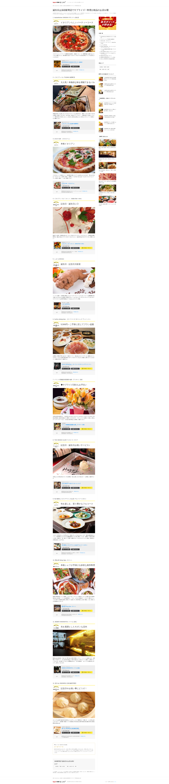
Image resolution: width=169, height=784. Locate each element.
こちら (115, 781)
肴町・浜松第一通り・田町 (72, 766)
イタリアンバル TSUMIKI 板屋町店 (107, 39)
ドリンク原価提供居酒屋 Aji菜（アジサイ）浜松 (68, 379)
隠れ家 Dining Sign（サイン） (106, 55)
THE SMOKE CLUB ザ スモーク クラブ (108, 51)
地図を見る (82, 69)
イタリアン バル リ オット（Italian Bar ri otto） (68, 198)
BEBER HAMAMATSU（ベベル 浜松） (108, 57)
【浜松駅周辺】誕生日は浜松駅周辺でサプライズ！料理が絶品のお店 (110, 79)
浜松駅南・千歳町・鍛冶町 (60, 766)
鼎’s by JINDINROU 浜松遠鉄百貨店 (108, 58)
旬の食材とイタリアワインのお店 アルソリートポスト (70, 499)
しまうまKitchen (104, 44)
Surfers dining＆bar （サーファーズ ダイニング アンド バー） (108, 47)
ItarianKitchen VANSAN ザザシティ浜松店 (66, 17)
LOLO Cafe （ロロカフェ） (106, 40)
